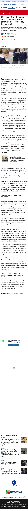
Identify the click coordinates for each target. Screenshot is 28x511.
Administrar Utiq (10, 506)
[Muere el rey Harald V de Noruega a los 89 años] (24, 463)
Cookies (24, 504)
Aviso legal (3, 504)
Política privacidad (9, 504)
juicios (8, 293)
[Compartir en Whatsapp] (8, 34)
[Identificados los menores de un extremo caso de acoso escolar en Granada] (5, 159)
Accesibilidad (3, 506)
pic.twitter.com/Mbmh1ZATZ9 (14, 126)
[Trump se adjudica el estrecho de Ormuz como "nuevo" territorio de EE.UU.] (24, 471)
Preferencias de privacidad (19, 506)
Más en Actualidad (9, 436)
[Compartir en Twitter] (5, 34)
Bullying (22, 293)
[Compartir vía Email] (14, 34)
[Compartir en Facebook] (2, 34)
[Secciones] (1, 4)
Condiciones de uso (18, 504)
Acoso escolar (15, 293)
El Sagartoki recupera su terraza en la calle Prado (13, 13)
